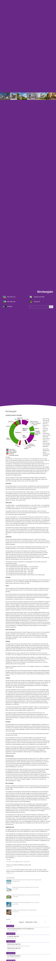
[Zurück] (10, 922)
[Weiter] (45, 922)
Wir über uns (11, 297)
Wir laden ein (11, 302)
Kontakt (9, 306)
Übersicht (37, 302)
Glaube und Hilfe (39, 297)
